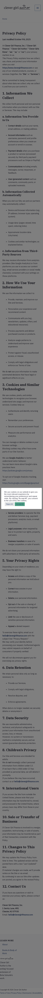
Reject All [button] (9, 504)
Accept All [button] (19, 504)
